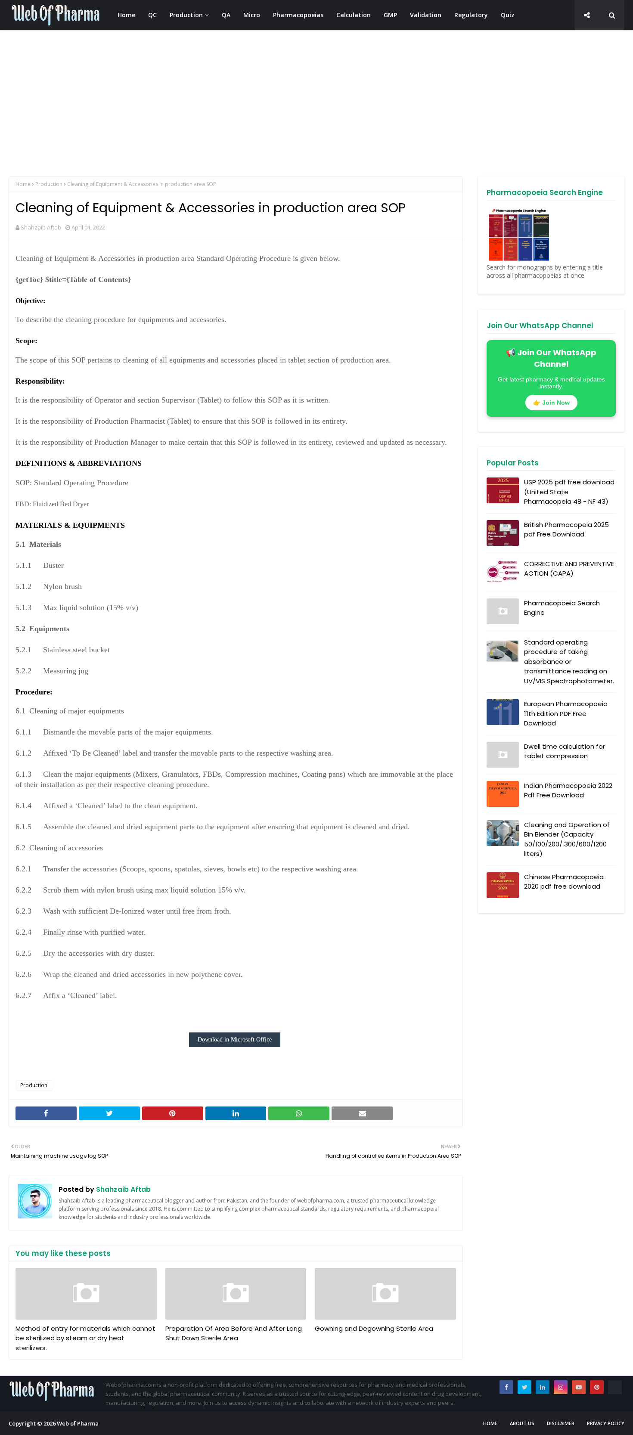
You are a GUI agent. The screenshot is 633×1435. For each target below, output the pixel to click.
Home (23, 184)
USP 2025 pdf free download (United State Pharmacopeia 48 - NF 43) (569, 491)
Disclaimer (560, 1423)
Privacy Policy (605, 1423)
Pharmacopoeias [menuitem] (298, 15)
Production (48, 184)
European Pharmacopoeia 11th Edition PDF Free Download (566, 713)
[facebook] (506, 1387)
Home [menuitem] (126, 15)
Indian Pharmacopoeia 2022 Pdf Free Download (568, 790)
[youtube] (579, 1387)
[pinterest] (597, 1387)
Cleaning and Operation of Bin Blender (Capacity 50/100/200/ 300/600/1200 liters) (567, 839)
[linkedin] (542, 1387)
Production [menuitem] (186, 15)
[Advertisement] (267, 103)
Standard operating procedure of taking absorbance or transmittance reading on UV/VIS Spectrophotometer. (569, 661)
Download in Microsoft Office (235, 1039)
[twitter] (524, 1387)
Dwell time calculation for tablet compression (564, 751)
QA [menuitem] (226, 15)
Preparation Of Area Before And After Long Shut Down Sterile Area (233, 1333)
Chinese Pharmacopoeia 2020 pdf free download (564, 881)
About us (522, 1423)
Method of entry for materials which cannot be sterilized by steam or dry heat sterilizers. (85, 1338)
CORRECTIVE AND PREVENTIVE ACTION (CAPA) (569, 568)
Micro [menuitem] (251, 15)
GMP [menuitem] (390, 15)
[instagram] (561, 1387)
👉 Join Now (551, 402)
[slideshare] (615, 1387)
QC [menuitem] (152, 15)
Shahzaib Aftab (41, 227)
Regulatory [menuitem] (471, 15)
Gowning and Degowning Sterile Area (374, 1328)
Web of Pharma (78, 1423)
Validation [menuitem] (425, 15)
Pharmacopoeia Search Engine (562, 607)
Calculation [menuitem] (353, 15)
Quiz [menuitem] (508, 15)
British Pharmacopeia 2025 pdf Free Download (566, 529)
